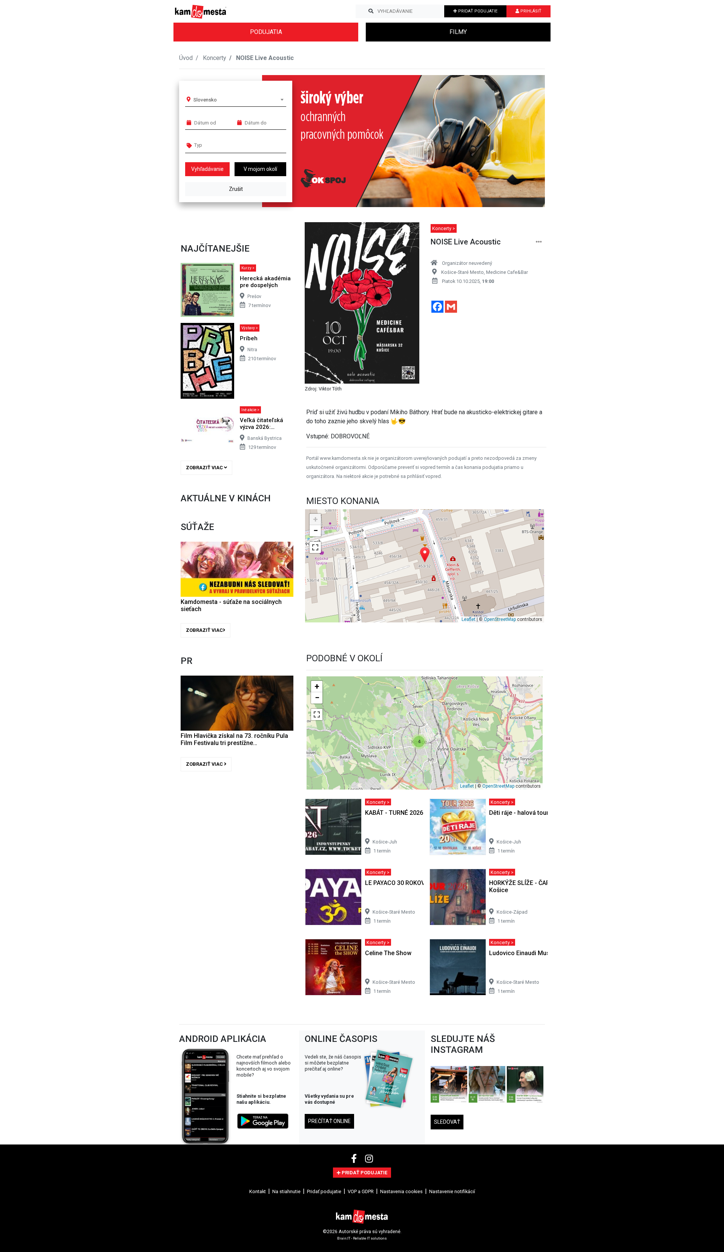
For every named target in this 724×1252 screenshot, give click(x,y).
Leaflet (469, 619)
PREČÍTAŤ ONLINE (329, 1121)
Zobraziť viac (205, 467)
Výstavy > (249, 328)
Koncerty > (443, 228)
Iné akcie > (250, 410)
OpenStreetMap (500, 619)
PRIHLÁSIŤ (530, 11)
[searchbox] (223, 145)
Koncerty (214, 57)
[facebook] (355, 1159)
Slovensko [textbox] (205, 100)
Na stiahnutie (286, 1191)
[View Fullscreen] (315, 547)
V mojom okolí (260, 169)
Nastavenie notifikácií (452, 1191)
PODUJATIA (266, 31)
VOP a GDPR (361, 1191)
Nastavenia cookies (401, 1191)
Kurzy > (248, 268)
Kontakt (257, 1191)
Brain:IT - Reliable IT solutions (362, 1238)
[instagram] (369, 1159)
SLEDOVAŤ (447, 1122)
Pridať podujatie (324, 1191)
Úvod (186, 57)
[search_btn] (371, 11)
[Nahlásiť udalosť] (539, 242)
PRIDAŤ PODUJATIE (477, 11)
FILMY (458, 31)
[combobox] (238, 99)
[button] (524, 141)
